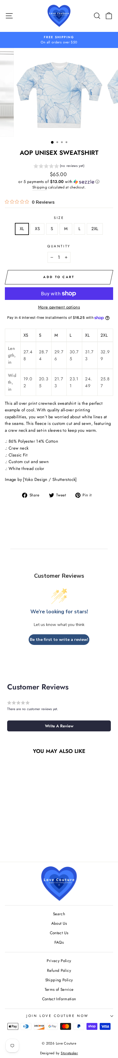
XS (37, 229)
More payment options (59, 307)
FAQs (59, 942)
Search (59, 914)
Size (59, 217)
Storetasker (69, 1053)
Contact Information (59, 999)
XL (22, 229)
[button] (59, 166)
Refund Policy (59, 970)
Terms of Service (59, 989)
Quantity (58, 246)
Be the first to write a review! (59, 639)
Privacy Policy (59, 960)
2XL (94, 229)
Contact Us (59, 933)
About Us (59, 923)
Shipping (39, 187)
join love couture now (57, 1015)
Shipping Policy (59, 980)
